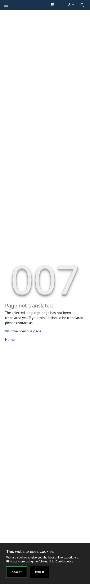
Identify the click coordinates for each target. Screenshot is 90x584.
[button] (71, 4)
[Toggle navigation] (6, 5)
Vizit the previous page (23, 331)
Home (10, 339)
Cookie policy (64, 561)
